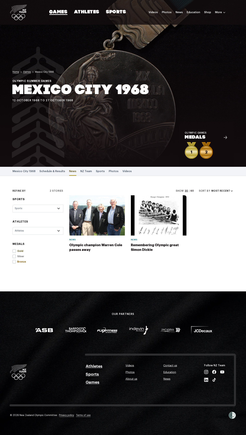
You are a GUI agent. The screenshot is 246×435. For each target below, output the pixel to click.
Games (58, 12)
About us (131, 379)
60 (192, 191)
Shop (207, 12)
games (27, 72)
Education (193, 12)
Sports (116, 12)
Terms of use (83, 415)
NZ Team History (197, 35)
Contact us (170, 365)
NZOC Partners (196, 42)
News (179, 12)
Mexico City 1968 (24, 171)
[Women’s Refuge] (232, 415)
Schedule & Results (52, 171)
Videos (153, 12)
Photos (167, 12)
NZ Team (86, 171)
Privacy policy (66, 415)
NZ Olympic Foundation (201, 49)
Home (16, 72)
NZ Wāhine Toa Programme (204, 55)
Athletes (86, 12)
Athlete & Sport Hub (199, 29)
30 (186, 191)
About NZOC (194, 22)
